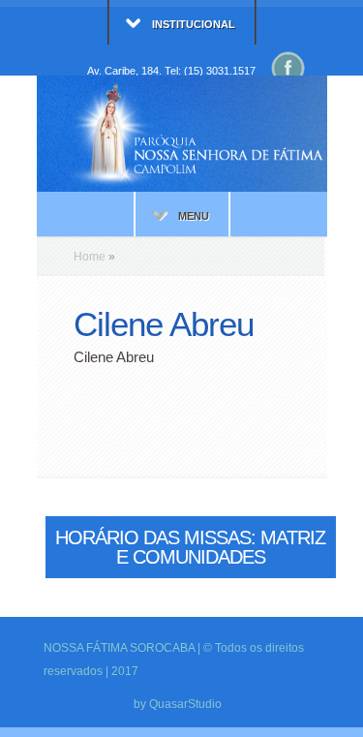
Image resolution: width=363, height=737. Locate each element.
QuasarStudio (185, 704)
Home (90, 256)
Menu (193, 216)
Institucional (193, 24)
